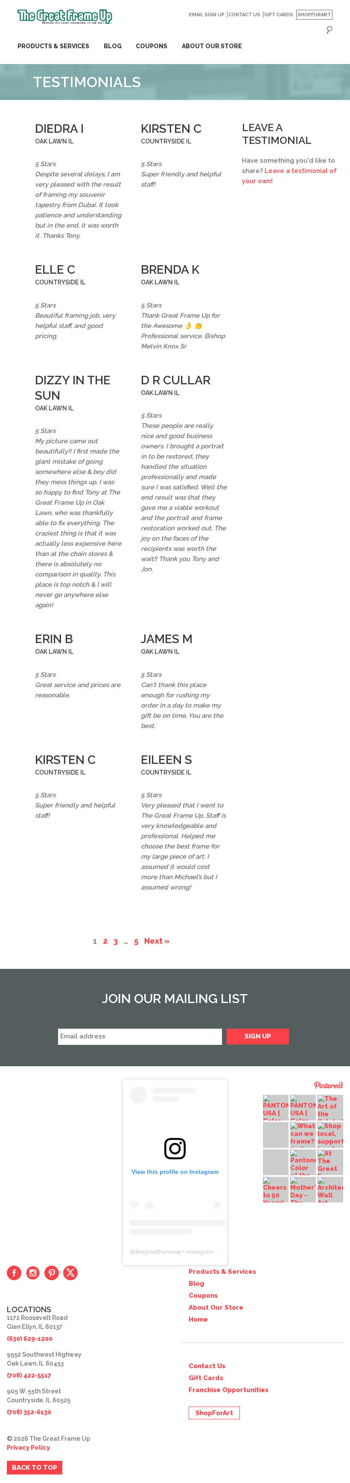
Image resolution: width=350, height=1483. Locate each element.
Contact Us (244, 15)
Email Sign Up (207, 15)
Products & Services (53, 46)
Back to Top (34, 1467)
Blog (113, 46)
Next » (156, 940)
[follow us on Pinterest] (51, 1273)
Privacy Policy (28, 1447)
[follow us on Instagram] (33, 1273)
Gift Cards (278, 15)
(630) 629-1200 (29, 1338)
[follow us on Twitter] (70, 1273)
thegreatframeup (158, 1251)
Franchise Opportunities (228, 1390)
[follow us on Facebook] (14, 1273)
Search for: (329, 30)
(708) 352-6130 (29, 1412)
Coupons (151, 46)
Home (198, 1319)
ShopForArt (314, 15)
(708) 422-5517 (29, 1375)
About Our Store (212, 46)
